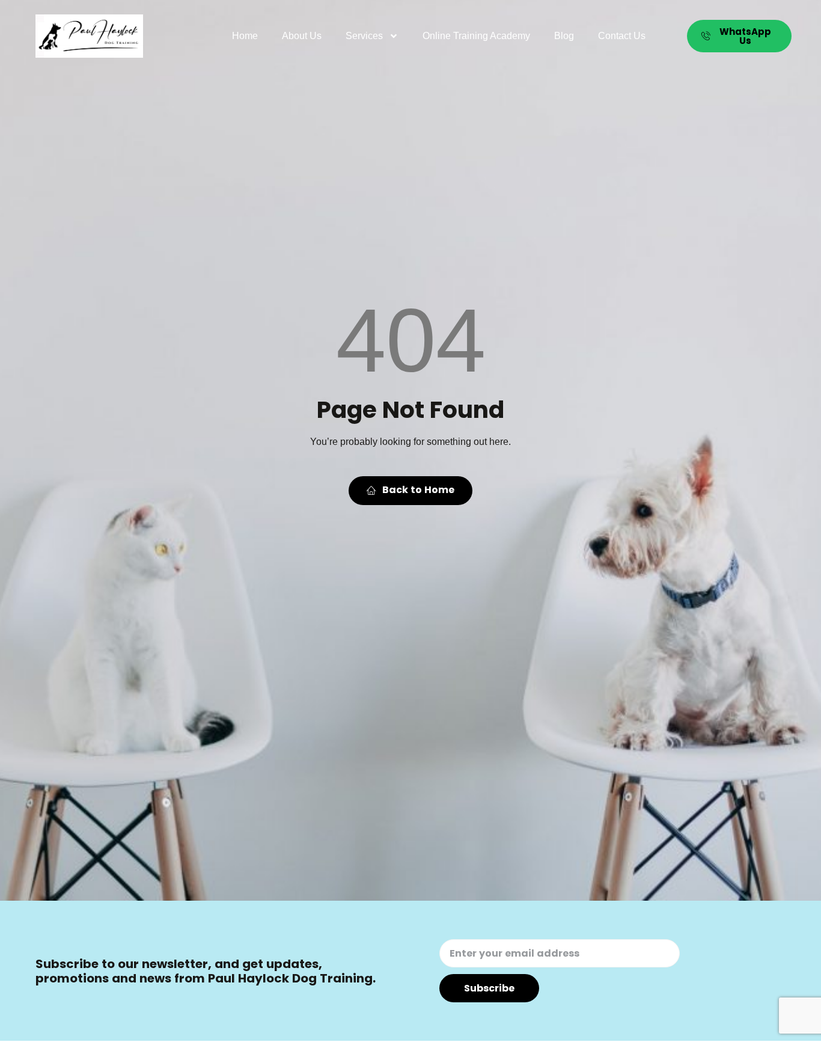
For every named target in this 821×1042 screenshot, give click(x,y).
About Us (302, 36)
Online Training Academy (476, 36)
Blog (564, 36)
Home (245, 36)
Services (364, 36)
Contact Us (622, 36)
